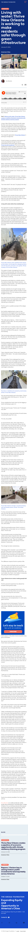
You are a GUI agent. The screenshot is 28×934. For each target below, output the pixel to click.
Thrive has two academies (7, 145)
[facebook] (2, 923)
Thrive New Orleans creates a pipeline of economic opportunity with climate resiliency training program (13, 846)
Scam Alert (23, 931)
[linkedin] (16, 923)
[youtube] (23, 923)
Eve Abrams (4, 803)
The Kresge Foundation (5, 104)
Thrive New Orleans (20, 135)
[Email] (25, 84)
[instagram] (9, 923)
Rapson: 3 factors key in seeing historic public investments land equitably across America (13, 870)
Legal (17, 931)
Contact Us (4, 917)
